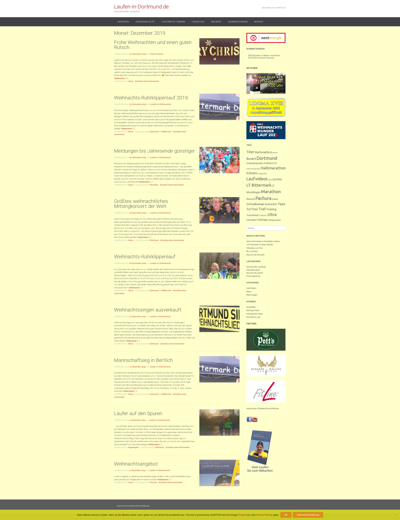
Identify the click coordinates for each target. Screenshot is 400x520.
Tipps (281, 204)
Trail (262, 209)
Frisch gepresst (253, 276)
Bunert (251, 158)
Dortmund (154, 131)
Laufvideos (257, 178)
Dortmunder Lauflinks (256, 267)
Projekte (216, 22)
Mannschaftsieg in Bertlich (143, 360)
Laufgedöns (262, 174)
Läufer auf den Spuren (138, 413)
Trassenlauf (252, 215)
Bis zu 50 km (252, 251)
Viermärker (251, 220)
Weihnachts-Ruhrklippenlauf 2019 (151, 98)
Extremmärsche (253, 169)
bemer (275, 153)
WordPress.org (253, 317)
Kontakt (258, 22)
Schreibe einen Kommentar (147, 81)
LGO (270, 180)
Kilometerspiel (253, 270)
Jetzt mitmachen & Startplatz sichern (263, 241)
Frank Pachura (156, 54)
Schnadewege (255, 204)
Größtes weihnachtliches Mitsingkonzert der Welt (141, 203)
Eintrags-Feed (252, 310)
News (130, 81)
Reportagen (133, 447)
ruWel (275, 199)
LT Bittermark (165, 131)
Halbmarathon (273, 168)
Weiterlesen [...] (121, 78)
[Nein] (396, 514)
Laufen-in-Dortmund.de (141, 6)
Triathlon (263, 215)
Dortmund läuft (145, 22)
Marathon (154, 185)
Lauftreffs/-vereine (173, 22)
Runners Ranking (238, 22)
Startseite (123, 22)
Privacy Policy (244, 515)
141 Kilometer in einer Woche (259, 244)
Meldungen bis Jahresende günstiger (154, 151)
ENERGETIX (270, 163)
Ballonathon (263, 152)
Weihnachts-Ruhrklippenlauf (144, 257)
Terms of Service (264, 515)
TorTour (252, 209)
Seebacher (271, 204)
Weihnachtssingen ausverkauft (147, 310)
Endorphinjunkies (255, 163)
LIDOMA (277, 179)
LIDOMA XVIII (198, 22)
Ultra (272, 214)
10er (250, 152)
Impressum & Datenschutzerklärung (262, 408)
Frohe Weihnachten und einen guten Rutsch (153, 44)
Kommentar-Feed (254, 314)
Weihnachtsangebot (136, 464)
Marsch (250, 199)
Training (271, 209)
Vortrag (262, 219)
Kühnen (251, 173)
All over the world (254, 273)
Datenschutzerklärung (308, 515)
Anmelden (251, 307)
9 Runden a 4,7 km (254, 248)
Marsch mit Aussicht (255, 255)
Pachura (153, 482)
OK (286, 515)
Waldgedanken (274, 220)
